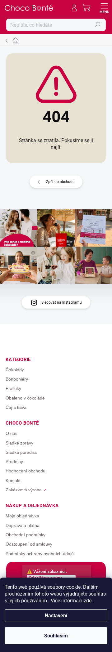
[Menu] (104, 8)
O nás (11, 433)
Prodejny (14, 461)
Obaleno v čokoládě (25, 397)
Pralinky (13, 388)
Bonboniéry (17, 379)
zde (87, 601)
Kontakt (13, 480)
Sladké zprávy (19, 442)
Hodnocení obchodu (25, 470)
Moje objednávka (22, 515)
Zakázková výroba (24, 489)
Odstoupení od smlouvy (29, 544)
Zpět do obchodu (60, 182)
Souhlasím (56, 636)
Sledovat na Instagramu (61, 302)
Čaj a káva (16, 407)
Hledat (97, 25)
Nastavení (56, 616)
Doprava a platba (23, 525)
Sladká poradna (21, 452)
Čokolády (15, 369)
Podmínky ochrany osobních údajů (40, 553)
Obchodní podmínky (25, 534)
